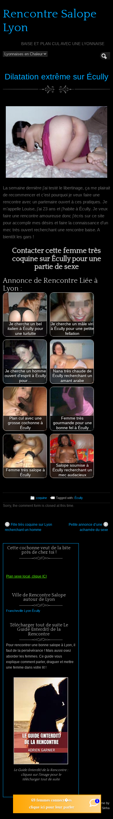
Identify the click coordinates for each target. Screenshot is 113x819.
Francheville (14, 610)
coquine (41, 498)
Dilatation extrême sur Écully (56, 76)
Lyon (27, 610)
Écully (78, 498)
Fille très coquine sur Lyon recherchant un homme (28, 527)
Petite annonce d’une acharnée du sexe (88, 527)
